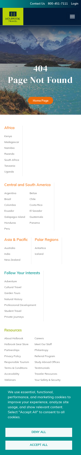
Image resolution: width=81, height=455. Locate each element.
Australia (9, 248)
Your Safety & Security (47, 380)
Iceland (39, 254)
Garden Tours (12, 293)
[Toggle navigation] (72, 16)
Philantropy (41, 350)
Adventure (10, 281)
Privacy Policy (12, 356)
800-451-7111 (58, 3)
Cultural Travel (12, 287)
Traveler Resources (46, 374)
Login (74, 3)
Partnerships (11, 350)
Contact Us (37, 3)
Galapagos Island (14, 217)
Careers (39, 338)
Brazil (7, 199)
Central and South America (27, 185)
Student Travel (12, 311)
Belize (33, 193)
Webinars (10, 380)
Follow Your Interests (22, 273)
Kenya (8, 136)
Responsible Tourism (16, 362)
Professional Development (20, 305)
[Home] (13, 16)
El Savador (36, 211)
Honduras (10, 223)
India (7, 254)
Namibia (9, 148)
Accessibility (11, 374)
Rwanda (9, 154)
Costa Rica (36, 205)
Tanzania (9, 166)
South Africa (11, 160)
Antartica (40, 248)
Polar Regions (46, 240)
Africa (9, 128)
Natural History (13, 299)
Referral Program (45, 356)
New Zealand (12, 260)
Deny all (39, 432)
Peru (7, 229)
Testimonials (42, 368)
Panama (35, 223)
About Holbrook (13, 338)
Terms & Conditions (15, 368)
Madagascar (11, 142)
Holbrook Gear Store (16, 344)
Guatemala (36, 217)
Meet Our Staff (43, 344)
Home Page (40, 100)
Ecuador (9, 211)
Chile (33, 199)
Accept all (39, 445)
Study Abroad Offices (47, 362)
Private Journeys (14, 317)
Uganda (9, 172)
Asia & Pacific (16, 240)
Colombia (10, 205)
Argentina (10, 193)
